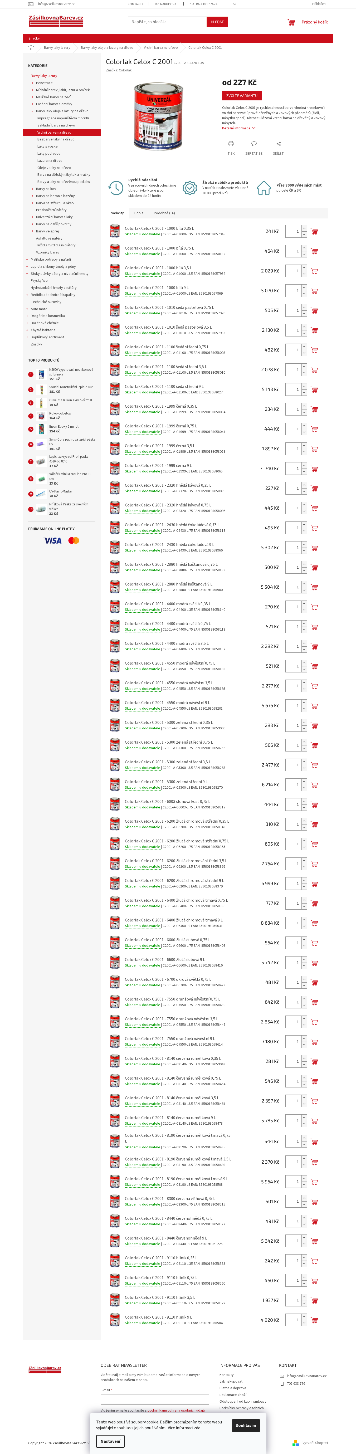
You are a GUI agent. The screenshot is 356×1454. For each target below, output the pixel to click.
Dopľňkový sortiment (47, 337)
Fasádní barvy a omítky (54, 104)
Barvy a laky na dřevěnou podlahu (63, 181)
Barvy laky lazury (44, 76)
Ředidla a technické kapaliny (53, 294)
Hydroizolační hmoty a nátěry (54, 287)
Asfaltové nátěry (49, 238)
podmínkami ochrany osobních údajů (176, 1410)
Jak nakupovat (166, 4)
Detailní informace (236, 128)
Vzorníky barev (48, 252)
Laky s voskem (49, 146)
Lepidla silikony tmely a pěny (53, 266)
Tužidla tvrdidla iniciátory (56, 245)
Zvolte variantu (241, 95)
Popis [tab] (138, 213)
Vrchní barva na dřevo (54, 132)
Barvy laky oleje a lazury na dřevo (62, 111)
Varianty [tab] (117, 213)
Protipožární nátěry (51, 210)
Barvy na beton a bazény (55, 196)
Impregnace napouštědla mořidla (63, 118)
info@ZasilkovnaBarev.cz (307, 1376)
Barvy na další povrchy (53, 224)
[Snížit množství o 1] (304, 234)
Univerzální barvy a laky (54, 217)
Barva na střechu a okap (55, 203)
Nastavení (110, 1441)
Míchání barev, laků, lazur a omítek (63, 90)
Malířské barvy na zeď (53, 97)
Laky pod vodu (48, 153)
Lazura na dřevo (49, 160)
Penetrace (44, 83)
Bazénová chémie (45, 323)
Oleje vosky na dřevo (54, 167)
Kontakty (136, 4)
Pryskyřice (39, 280)
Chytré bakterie (43, 330)
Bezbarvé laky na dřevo (56, 139)
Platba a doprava (203, 4)
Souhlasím (246, 1425)
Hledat (217, 21)
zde (197, 1428)
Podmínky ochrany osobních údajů (242, 1411)
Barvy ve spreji (48, 231)
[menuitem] (34, 38)
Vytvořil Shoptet (315, 1443)
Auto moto (39, 309)
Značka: (119, 70)
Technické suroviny (46, 302)
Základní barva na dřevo (56, 125)
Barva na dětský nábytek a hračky (63, 174)
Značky (36, 344)
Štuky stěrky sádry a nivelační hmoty (60, 273)
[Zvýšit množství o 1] (304, 228)
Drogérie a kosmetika (48, 316)
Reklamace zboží (233, 1395)
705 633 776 (296, 1383)
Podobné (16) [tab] (164, 213)
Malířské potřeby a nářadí (51, 259)
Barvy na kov (46, 189)
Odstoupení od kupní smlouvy (243, 1401)
